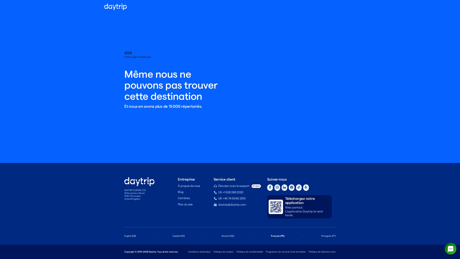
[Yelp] (306, 187)
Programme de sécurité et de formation (286, 252)
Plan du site (185, 204)
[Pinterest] (292, 187)
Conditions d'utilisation (199, 252)
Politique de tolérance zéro (322, 252)
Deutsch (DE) (228, 236)
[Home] (115, 7)
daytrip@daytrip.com (232, 204)
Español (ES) (179, 236)
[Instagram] (277, 187)
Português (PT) (328, 236)
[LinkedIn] (284, 187)
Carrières (184, 198)
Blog (181, 192)
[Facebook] (270, 187)
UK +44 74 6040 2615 (232, 198)
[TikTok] (299, 187)
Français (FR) (277, 236)
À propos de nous (189, 185)
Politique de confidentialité (249, 252)
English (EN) (130, 236)
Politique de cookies (224, 252)
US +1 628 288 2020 (230, 192)
